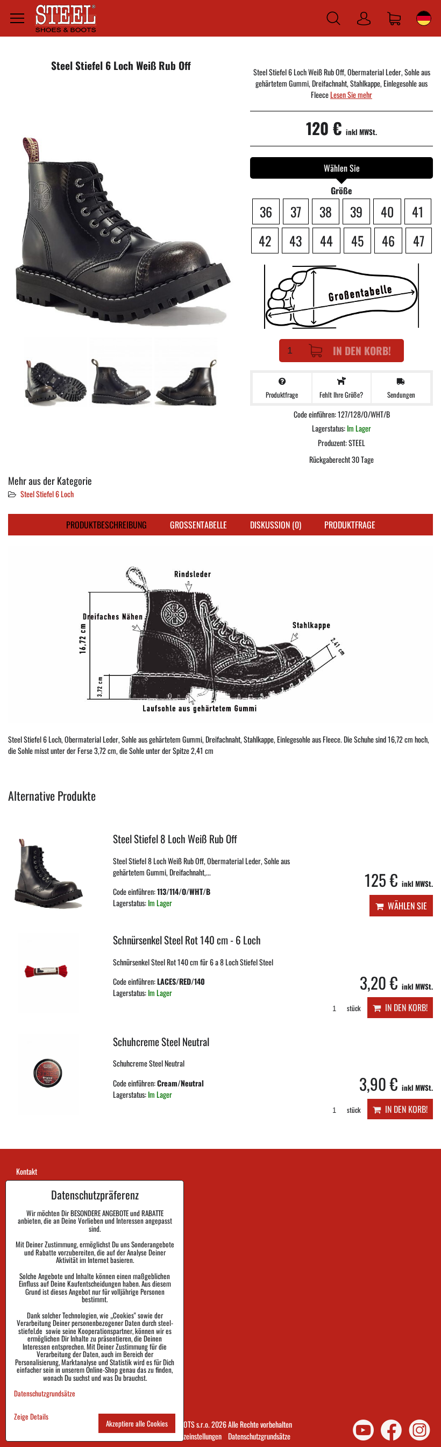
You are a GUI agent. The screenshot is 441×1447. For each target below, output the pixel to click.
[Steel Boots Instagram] (419, 1430)
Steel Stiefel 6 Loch (47, 493)
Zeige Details (31, 1417)
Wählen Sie (405, 905)
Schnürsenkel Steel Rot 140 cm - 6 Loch (187, 940)
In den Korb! (362, 350)
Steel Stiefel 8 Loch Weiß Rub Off (175, 838)
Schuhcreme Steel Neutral (161, 1041)
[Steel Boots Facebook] (391, 1430)
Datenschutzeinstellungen (187, 1436)
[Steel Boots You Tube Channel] (363, 1430)
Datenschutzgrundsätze (259, 1436)
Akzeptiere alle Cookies (137, 1423)
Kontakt (26, 1171)
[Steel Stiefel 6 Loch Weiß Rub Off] (121, 208)
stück (352, 1008)
